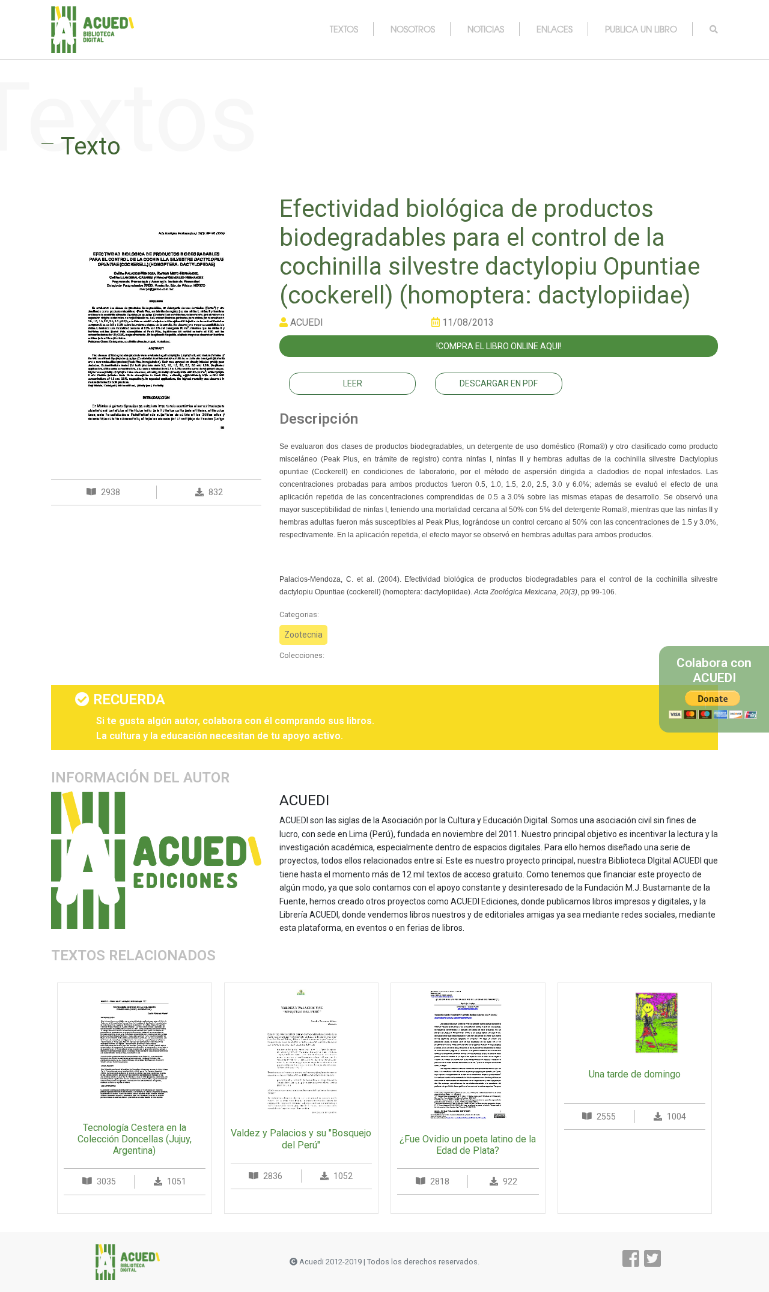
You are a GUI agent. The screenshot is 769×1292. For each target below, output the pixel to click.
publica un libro (641, 29)
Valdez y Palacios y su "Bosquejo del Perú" (301, 1138)
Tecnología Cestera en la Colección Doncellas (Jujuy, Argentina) (135, 1139)
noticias (485, 29)
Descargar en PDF (499, 383)
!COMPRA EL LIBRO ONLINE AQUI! (498, 346)
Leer (352, 383)
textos (344, 29)
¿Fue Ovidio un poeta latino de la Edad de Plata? (468, 1144)
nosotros (413, 29)
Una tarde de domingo (635, 1074)
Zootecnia (303, 634)
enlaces (554, 29)
